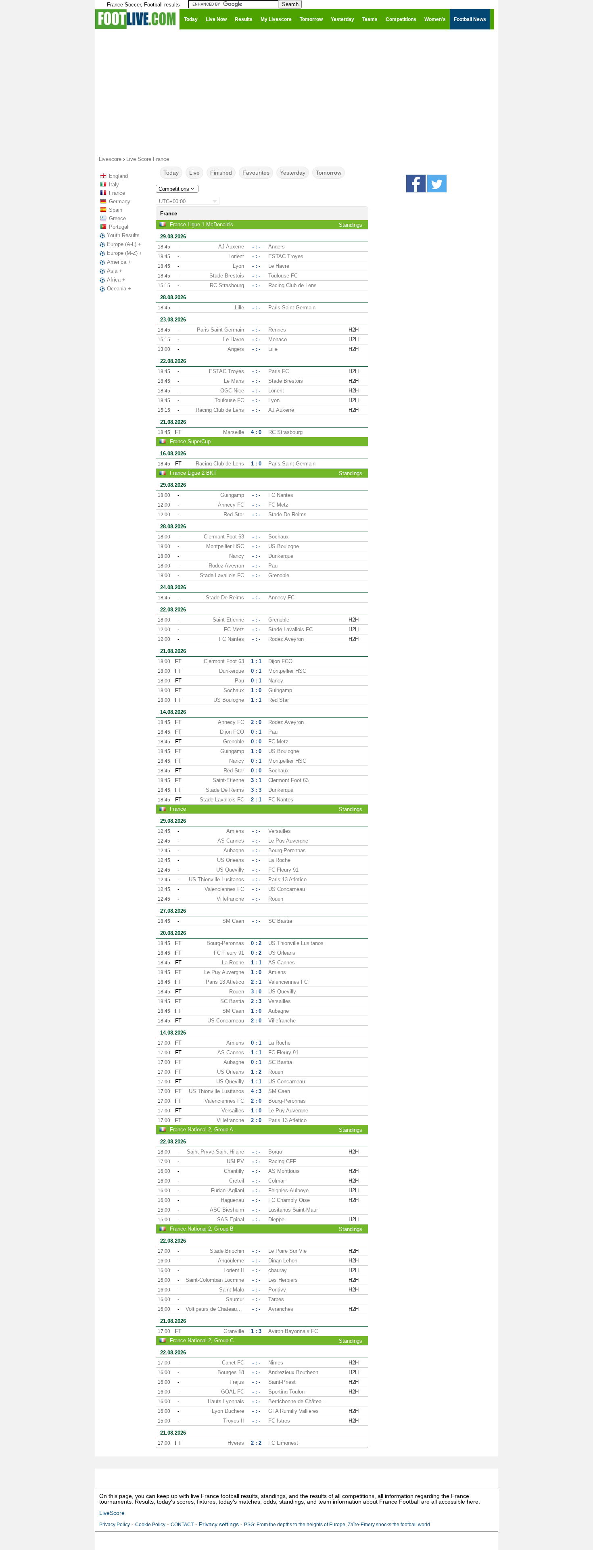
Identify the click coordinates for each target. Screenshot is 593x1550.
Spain (115, 210)
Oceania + (119, 289)
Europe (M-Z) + (124, 253)
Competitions (174, 189)
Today (171, 172)
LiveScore (112, 1513)
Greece (117, 218)
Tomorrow (328, 172)
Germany (119, 201)
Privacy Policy (114, 1524)
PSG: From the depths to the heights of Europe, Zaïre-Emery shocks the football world (337, 1524)
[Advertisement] (296, 91)
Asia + (114, 271)
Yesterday (292, 172)
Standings (350, 225)
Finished (221, 172)
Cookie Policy (150, 1524)
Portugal (118, 227)
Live (194, 172)
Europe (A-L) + (124, 244)
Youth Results (123, 235)
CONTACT (182, 1524)
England (118, 176)
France (117, 193)
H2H (354, 330)
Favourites (255, 172)
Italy (114, 184)
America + (119, 262)
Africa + (116, 280)
